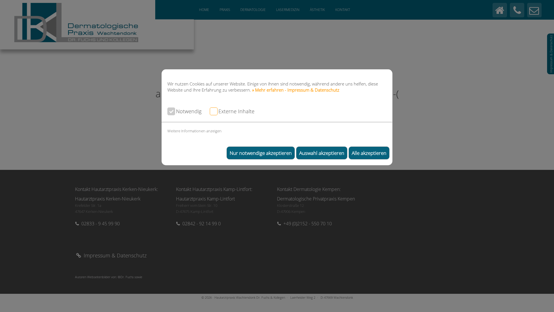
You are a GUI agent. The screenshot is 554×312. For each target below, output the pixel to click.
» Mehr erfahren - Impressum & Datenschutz (295, 90)
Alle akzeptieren (369, 153)
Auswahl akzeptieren (321, 153)
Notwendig (188, 111)
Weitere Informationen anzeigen (194, 130)
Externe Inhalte (236, 111)
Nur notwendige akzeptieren (261, 153)
